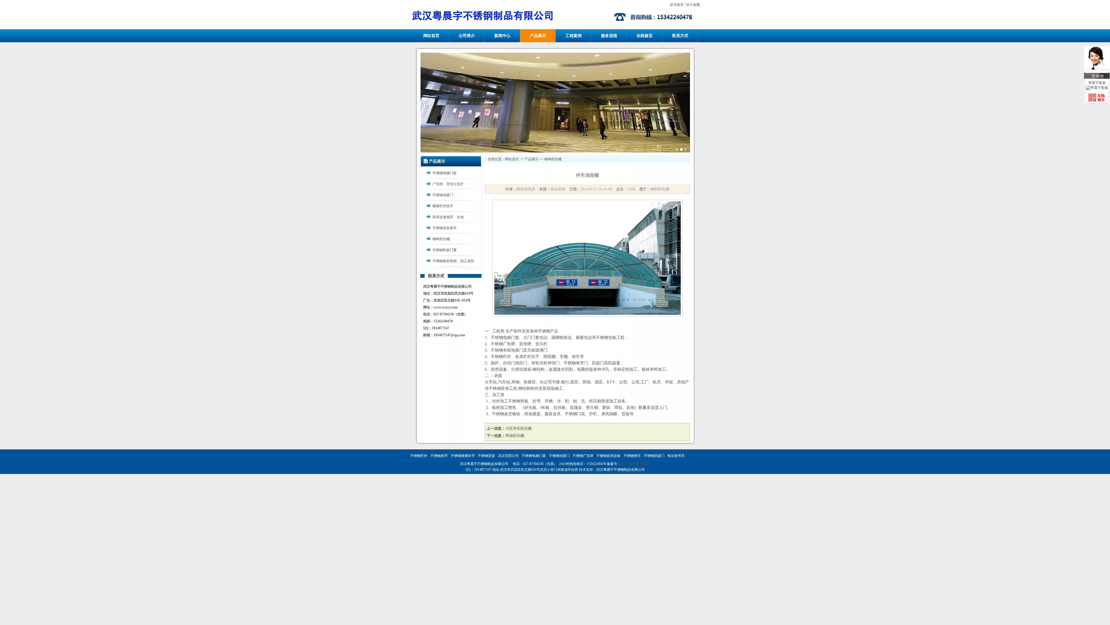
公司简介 (467, 36)
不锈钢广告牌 (583, 456)
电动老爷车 (676, 456)
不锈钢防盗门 (654, 456)
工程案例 (573, 36)
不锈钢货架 (486, 456)
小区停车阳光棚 (518, 428)
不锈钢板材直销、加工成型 (453, 261)
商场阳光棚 (514, 435)
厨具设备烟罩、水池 (448, 217)
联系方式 (680, 36)
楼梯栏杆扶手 (442, 206)
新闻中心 (502, 36)
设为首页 (677, 5)
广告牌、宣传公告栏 (448, 184)
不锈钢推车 (632, 456)
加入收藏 (693, 5)
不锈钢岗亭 (439, 456)
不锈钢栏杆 (419, 456)
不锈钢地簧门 (442, 195)
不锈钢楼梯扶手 (463, 456)
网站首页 (431, 36)
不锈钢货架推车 (444, 228)
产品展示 (538, 36)
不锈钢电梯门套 (444, 173)
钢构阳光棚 (441, 239)
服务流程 (609, 36)
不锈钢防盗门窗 (444, 250)
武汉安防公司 (508, 456)
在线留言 (645, 36)
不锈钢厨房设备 (608, 456)
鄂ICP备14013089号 (635, 464)
